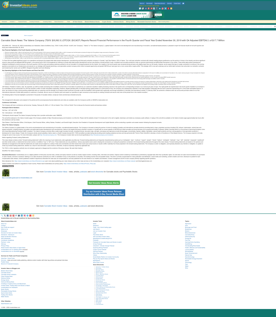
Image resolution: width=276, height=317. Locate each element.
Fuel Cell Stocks (99, 304)
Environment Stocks (100, 280)
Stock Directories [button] (58, 21)
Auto (186, 225)
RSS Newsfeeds (5, 238)
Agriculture (188, 223)
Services (3, 260)
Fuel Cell (187, 240)
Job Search (96, 229)
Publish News (177, 3)
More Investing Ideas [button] (163, 21)
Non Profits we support (7, 227)
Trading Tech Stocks (7, 295)
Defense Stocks (119, 22)
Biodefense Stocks (100, 271)
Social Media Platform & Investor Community (106, 257)
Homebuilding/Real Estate (192, 246)
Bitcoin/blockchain (190, 233)
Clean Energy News (7, 276)
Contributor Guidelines (7, 240)
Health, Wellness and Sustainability (195, 247)
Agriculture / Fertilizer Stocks (102, 267)
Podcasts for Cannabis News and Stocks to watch (107, 242)
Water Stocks (5, 296)
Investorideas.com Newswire (9, 287)
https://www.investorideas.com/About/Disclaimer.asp (29, 161)
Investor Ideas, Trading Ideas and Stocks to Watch (15, 285)
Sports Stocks (99, 295)
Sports (187, 260)
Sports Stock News (6, 293)
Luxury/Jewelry (189, 249)
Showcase (4, 231)
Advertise (169, 3)
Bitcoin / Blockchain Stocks (102, 274)
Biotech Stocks (99, 272)
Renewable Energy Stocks (8, 291)
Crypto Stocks (106, 22)
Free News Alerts (98, 235)
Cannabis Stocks (100, 275)
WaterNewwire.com (6, 303)
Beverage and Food (190, 227)
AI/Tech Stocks (77, 22)
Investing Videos (47, 21)
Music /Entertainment (191, 253)
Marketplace (96, 260)
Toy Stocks (98, 303)
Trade (68, 21)
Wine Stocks (99, 301)
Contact (3, 225)
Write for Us (4, 229)
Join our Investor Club (99, 231)
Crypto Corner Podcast (99, 249)
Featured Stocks (22, 21)
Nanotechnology (189, 257)
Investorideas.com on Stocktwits (10, 251)
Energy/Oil (188, 238)
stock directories (97, 171)
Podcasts (95, 240)
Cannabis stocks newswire (8, 274)
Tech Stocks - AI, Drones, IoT (102, 297)
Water (186, 266)
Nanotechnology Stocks (101, 292)
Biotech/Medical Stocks (92, 22)
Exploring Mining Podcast (100, 247)
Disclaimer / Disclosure (7, 235)
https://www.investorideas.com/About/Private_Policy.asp (80, 163)
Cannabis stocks (6, 272)
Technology (188, 262)
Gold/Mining (188, 244)
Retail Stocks (99, 294)
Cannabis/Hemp (189, 235)
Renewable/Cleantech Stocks (146, 22)
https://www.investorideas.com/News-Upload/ (122, 161)
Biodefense (188, 229)
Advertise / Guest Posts (8, 258)
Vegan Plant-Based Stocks (102, 298)
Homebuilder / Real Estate (102, 285)
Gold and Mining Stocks (101, 282)
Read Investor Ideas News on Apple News (13, 247)
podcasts (83, 171)
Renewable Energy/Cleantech (193, 259)
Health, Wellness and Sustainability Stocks (105, 287)
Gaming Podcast (98, 251)
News (94, 223)
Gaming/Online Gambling (192, 242)
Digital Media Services (160, 3)
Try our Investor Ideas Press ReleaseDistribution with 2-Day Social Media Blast (104, 192)
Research (96, 225)
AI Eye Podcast (97, 244)
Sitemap (3, 244)
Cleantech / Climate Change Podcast (103, 246)
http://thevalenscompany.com (48, 135)
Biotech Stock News (7, 271)
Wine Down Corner (98, 262)
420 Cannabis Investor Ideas (101, 236)
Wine (186, 268)
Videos (95, 255)
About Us (3, 223)
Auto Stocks (98, 268)
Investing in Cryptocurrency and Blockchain (13, 284)
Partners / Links (5, 242)
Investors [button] (12, 21)
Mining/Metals (189, 251)
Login (94, 233)
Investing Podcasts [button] (34, 21)
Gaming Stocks (99, 281)
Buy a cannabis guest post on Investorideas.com (17, 178)
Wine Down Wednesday (100, 253)
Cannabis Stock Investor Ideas (55, 171)
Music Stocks (5, 289)
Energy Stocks (99, 278)
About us (142, 3)
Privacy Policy (5, 246)
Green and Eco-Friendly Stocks (103, 284)
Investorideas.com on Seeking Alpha (11, 249)
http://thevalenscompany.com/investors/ (102, 135)
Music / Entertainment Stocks (102, 290)
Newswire (4, 21)
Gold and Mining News (7, 282)
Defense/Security (190, 236)
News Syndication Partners (9, 236)
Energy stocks (5, 280)
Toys (186, 264)
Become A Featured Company (9, 264)
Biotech (187, 231)
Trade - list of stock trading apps (102, 227)
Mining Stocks (130, 22)
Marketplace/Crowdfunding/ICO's (102, 238)
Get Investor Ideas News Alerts (104, 182)
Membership (149, 3)
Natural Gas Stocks (100, 291)
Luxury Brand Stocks (100, 288)
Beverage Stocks (100, 269)
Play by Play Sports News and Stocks (104, 259)
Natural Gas (188, 255)
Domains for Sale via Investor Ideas (11, 233)
